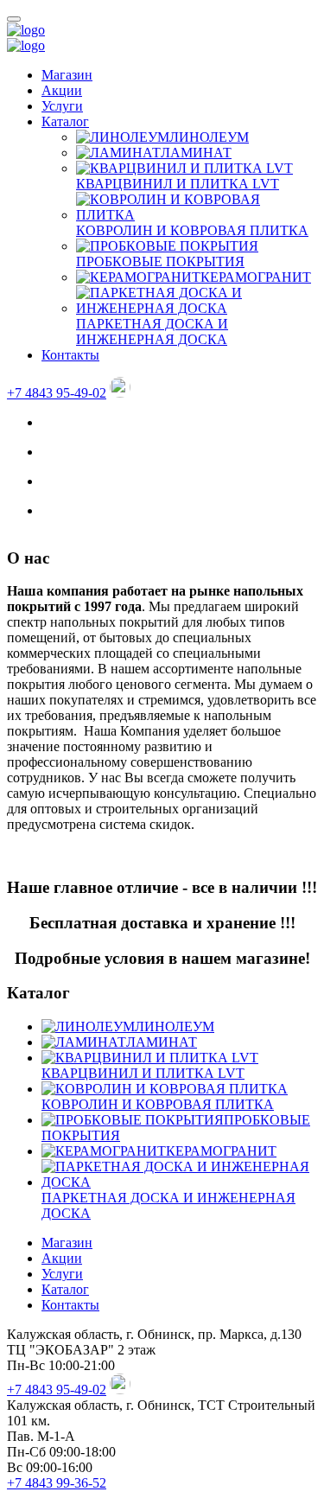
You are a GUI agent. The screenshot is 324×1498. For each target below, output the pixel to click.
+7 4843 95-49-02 (56, 393)
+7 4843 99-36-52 (56, 1483)
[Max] (120, 393)
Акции (61, 90)
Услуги (62, 106)
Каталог (65, 121)
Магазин (66, 74)
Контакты (70, 354)
